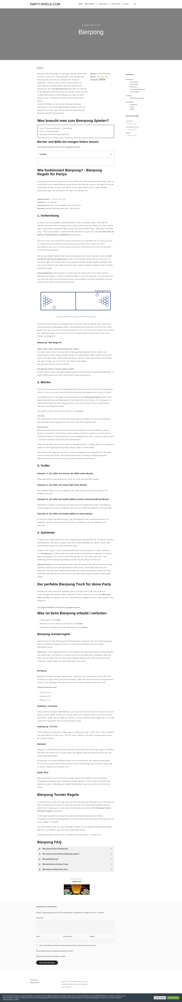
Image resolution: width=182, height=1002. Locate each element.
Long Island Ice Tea (132, 127)
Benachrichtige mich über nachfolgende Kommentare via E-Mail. (54, 951)
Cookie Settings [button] (160, 998)
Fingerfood (133, 104)
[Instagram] (141, 4)
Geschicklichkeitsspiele (137, 89)
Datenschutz (34, 982)
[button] (111, 154)
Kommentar (40, 918)
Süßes (132, 109)
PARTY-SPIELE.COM (40, 4)
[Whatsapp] (150, 4)
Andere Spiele (134, 92)
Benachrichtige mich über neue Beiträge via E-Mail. (51, 956)
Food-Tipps (129, 102)
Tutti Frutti (129, 121)
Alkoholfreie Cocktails (137, 98)
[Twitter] (147, 4)
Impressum (34, 980)
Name (38, 936)
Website (92, 936)
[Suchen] (135, 4)
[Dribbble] (144, 4)
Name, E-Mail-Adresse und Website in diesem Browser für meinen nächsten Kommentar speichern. (67, 945)
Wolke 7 (128, 133)
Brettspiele (133, 87)
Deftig (132, 107)
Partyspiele (129, 79)
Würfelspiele (134, 84)
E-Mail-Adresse (68, 936)
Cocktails (129, 95)
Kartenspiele (134, 82)
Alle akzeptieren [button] (173, 998)
